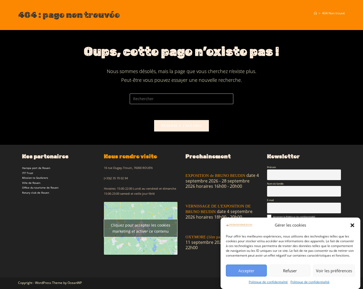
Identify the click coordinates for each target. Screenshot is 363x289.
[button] (352, 225)
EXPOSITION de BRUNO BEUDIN (215, 175)
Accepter (246, 270)
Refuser (290, 270)
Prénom (271, 167)
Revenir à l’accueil (181, 125)
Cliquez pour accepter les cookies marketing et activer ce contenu (140, 228)
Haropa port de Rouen (36, 168)
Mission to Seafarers (35, 178)
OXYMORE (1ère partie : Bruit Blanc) (217, 237)
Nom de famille (275, 183)
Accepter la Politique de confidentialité (294, 217)
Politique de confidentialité (268, 282)
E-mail (270, 200)
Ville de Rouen (31, 183)
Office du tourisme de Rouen (40, 187)
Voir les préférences (334, 270)
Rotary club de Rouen (35, 192)
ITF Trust (27, 173)
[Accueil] (315, 13)
